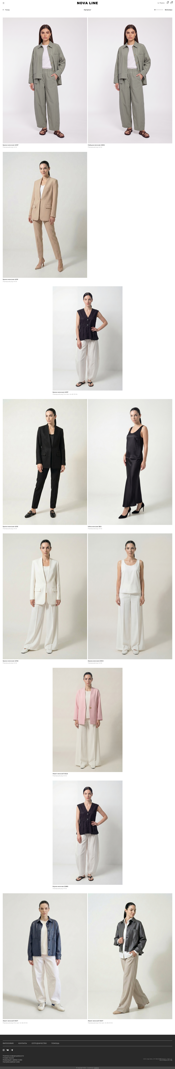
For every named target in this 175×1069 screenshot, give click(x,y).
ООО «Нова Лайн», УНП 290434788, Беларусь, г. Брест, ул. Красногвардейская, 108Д (157, 1059)
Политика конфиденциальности (13, 1056)
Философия (8, 1043)
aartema (96, 1067)
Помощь (55, 1043)
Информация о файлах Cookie (12, 1060)
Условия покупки (8, 1058)
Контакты (22, 1043)
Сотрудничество (39, 1043)
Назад (7, 10)
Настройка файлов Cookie (11, 1062)
